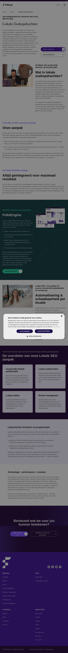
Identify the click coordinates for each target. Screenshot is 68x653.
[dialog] (34, 326)
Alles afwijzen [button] (25, 331)
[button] (34, 336)
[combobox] (62, 316)
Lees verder (56, 326)
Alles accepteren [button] (44, 331)
